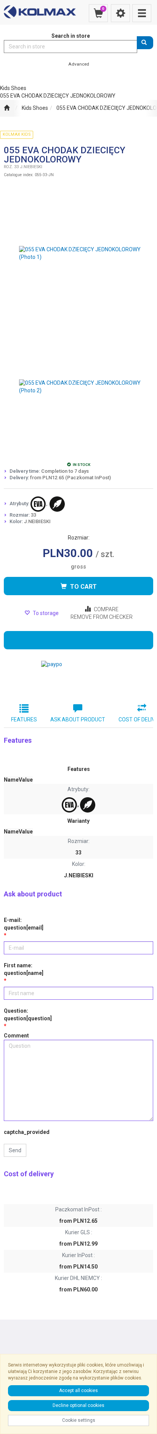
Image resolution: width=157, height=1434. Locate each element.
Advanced (78, 64)
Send (15, 1150)
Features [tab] (24, 719)
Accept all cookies (78, 1390)
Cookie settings (78, 1420)
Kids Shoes (35, 108)
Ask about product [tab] (77, 719)
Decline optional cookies (78, 1405)
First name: (23, 969)
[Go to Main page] (6, 108)
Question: (28, 1014)
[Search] (145, 42)
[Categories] (141, 13)
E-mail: (23, 924)
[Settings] (120, 13)
